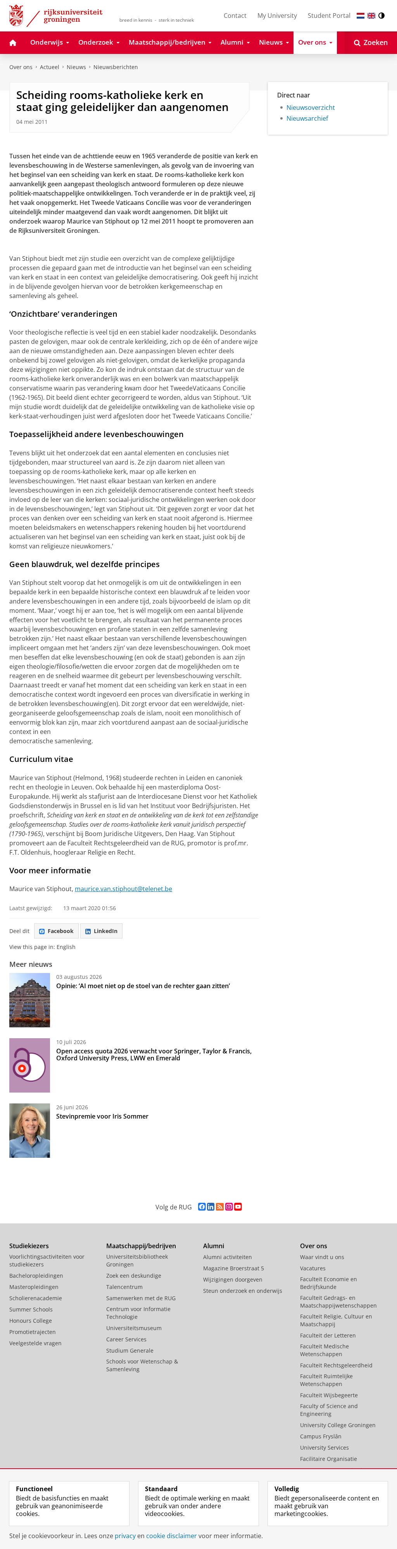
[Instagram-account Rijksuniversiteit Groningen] (229, 1207)
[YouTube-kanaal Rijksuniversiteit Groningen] (238, 1207)
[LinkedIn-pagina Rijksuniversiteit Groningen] (210, 1207)
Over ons (21, 67)
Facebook (61, 931)
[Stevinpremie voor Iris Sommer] (29, 1130)
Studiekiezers (29, 1246)
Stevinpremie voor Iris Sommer (102, 1116)
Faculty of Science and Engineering (329, 1409)
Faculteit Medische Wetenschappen (324, 1350)
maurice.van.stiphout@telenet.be (123, 889)
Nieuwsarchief (307, 118)
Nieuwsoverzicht (311, 107)
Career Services (126, 1339)
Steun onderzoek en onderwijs (242, 1290)
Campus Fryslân (321, 1436)
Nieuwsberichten (115, 67)
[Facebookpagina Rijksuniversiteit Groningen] (201, 1207)
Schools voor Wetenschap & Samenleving (142, 1365)
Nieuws (76, 67)
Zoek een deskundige (133, 1275)
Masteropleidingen (34, 1287)
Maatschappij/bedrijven (141, 1246)
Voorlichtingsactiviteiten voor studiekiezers (47, 1260)
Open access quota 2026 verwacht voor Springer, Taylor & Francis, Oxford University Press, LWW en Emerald (154, 1055)
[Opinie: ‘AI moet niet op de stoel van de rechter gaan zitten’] (29, 1000)
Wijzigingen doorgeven (232, 1279)
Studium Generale (130, 1350)
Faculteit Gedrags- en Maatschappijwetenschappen (338, 1301)
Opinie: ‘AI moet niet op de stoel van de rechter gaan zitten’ (143, 985)
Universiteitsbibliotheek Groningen (137, 1260)
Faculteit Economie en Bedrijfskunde (328, 1283)
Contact (235, 15)
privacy (125, 1536)
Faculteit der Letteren (328, 1335)
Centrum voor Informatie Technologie (138, 1312)
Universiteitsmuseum (134, 1328)
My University (277, 15)
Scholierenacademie (35, 1298)
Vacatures (313, 1268)
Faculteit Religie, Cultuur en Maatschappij (336, 1320)
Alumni (213, 1246)
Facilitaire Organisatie (328, 1458)
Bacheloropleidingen (36, 1275)
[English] (371, 16)
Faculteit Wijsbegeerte (329, 1395)
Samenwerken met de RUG (141, 1298)
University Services (324, 1447)
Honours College (30, 1320)
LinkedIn (105, 931)
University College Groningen (338, 1425)
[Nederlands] (360, 16)
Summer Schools (31, 1309)
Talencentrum (124, 1287)
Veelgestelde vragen (35, 1343)
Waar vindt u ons (322, 1257)
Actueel (49, 67)
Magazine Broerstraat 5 (233, 1268)
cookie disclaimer (171, 1536)
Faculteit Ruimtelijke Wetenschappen (326, 1380)
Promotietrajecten (32, 1332)
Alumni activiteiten (227, 1257)
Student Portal (329, 15)
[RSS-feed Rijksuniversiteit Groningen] (220, 1207)
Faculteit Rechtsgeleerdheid (336, 1365)
